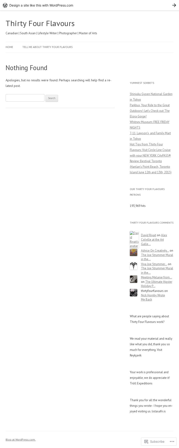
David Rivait (148, 235)
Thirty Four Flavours (40, 23)
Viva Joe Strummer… (154, 264)
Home (9, 47)
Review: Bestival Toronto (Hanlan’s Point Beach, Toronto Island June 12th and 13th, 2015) (151, 166)
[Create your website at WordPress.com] (89, 5)
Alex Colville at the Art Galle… (154, 239)
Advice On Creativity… (155, 251)
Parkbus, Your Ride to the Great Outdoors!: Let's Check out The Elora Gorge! (150, 110)
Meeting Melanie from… (156, 277)
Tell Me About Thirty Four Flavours (47, 47)
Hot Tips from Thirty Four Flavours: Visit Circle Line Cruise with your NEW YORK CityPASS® (150, 149)
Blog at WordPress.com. (21, 439)
